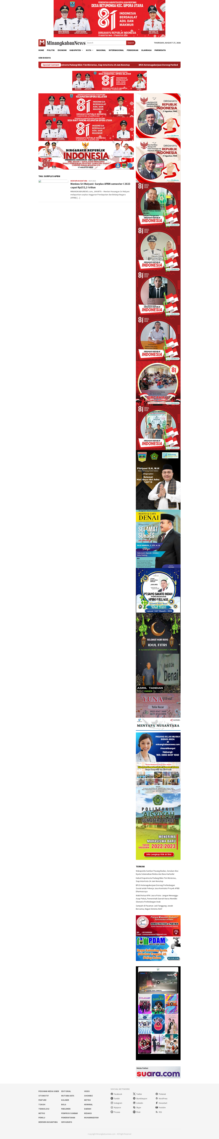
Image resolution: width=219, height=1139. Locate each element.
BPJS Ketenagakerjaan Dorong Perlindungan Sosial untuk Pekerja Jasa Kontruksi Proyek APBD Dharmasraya (136, 65)
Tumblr (117, 1098)
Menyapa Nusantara (78, 181)
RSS (160, 1112)
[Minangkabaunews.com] (61, 42)
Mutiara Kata (67, 1095)
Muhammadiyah (91, 1117)
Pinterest (162, 1094)
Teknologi (43, 1109)
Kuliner (65, 1100)
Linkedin (139, 1103)
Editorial (66, 1091)
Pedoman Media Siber (48, 1091)
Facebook (118, 1094)
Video (87, 1091)
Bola (63, 1104)
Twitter (139, 1094)
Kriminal (88, 1104)
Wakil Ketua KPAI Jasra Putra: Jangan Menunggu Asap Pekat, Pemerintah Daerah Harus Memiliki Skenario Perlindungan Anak (157, 898)
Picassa (117, 1112)
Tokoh (41, 1104)
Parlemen (65, 1109)
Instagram (118, 1103)
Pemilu (41, 1117)
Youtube (162, 1107)
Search (131, 42)
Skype (138, 1107)
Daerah (87, 1109)
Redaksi (88, 1113)
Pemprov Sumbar (69, 1113)
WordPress (163, 1098)
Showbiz (88, 1095)
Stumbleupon (141, 1098)
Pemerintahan (68, 1117)
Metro (87, 1100)
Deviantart (163, 1103)
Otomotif (43, 1095)
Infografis (66, 1122)
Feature (42, 1100)
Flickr (138, 1112)
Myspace (117, 1107)
